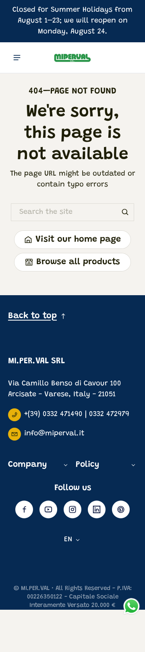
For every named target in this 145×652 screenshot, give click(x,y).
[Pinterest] (121, 509)
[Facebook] (24, 509)
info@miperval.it (54, 433)
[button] (128, 55)
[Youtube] (48, 509)
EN (68, 539)
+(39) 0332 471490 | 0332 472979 (76, 414)
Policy (87, 465)
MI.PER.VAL (35, 589)
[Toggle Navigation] (17, 57)
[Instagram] (72, 509)
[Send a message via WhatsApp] (131, 606)
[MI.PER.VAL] (72, 57)
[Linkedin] (97, 509)
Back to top (32, 316)
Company (27, 465)
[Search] (125, 212)
